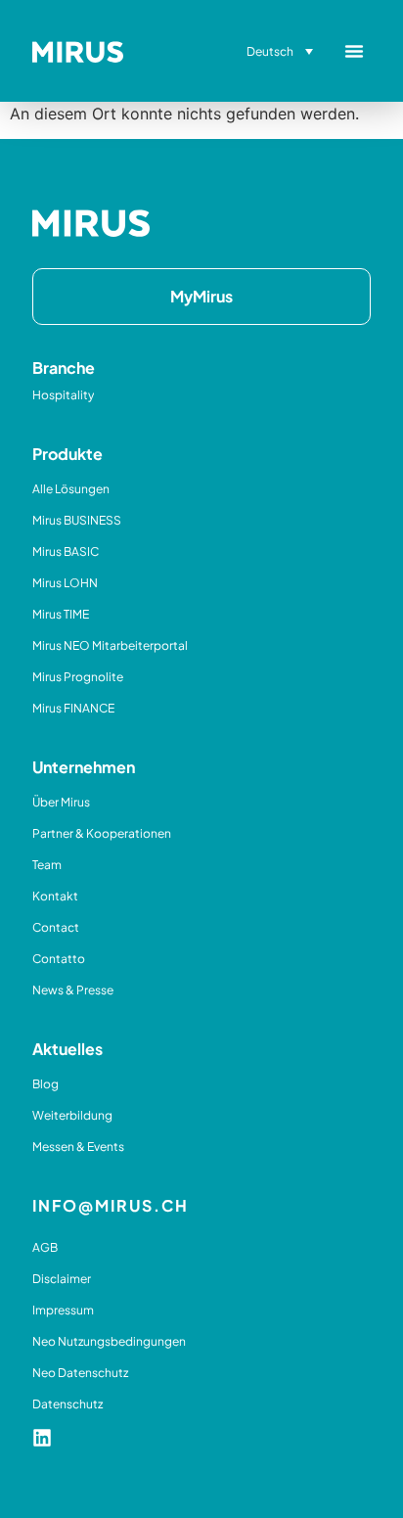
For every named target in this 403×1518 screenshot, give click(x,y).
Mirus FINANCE (73, 708)
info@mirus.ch (110, 1205)
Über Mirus (61, 802)
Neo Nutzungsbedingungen (109, 1341)
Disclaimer (61, 1278)
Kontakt (55, 896)
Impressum (63, 1310)
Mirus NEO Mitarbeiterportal (110, 645)
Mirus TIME (60, 614)
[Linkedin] (42, 1438)
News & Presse (72, 990)
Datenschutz (67, 1404)
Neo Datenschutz (80, 1372)
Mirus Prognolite (77, 676)
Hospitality (63, 395)
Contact (55, 927)
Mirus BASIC (65, 551)
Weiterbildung (72, 1115)
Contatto (58, 958)
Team (47, 864)
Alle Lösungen (71, 489)
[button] (354, 51)
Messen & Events (78, 1146)
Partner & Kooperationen (101, 833)
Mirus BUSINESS (76, 520)
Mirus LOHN (65, 582)
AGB (45, 1247)
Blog (45, 1084)
